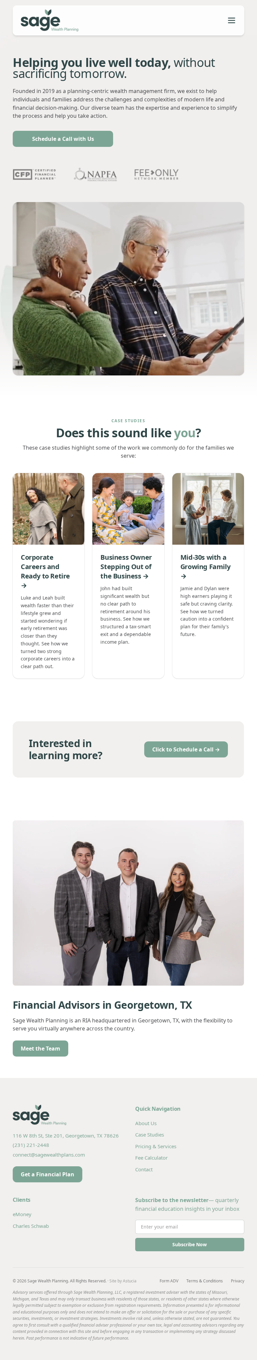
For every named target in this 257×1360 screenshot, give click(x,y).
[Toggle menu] (231, 20)
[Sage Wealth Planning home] (74, 20)
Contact (144, 1169)
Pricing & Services (155, 1146)
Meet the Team (40, 1048)
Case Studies (149, 1134)
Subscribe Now (189, 1244)
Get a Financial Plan (47, 1174)
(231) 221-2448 (31, 1145)
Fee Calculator (151, 1157)
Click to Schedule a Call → (186, 749)
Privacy (237, 1281)
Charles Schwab (31, 1225)
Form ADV (169, 1281)
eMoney (22, 1214)
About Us (146, 1123)
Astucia (130, 1281)
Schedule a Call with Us (63, 139)
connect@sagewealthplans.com (49, 1154)
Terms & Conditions (204, 1281)
